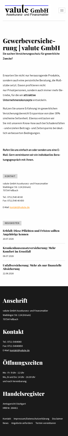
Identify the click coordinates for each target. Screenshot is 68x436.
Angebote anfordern (22, 423)
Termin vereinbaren (46, 423)
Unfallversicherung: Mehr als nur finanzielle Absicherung (32, 267)
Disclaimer (57, 418)
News (6, 423)
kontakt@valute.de (20, 207)
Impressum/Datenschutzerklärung (31, 418)
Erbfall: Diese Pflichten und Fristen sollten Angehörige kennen (31, 232)
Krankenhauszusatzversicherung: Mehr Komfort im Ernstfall (29, 249)
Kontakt (7, 418)
